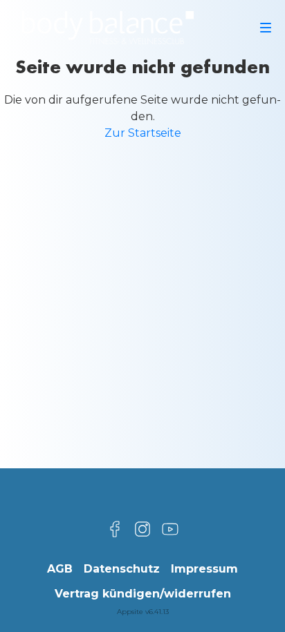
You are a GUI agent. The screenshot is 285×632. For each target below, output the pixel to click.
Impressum (204, 568)
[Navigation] (265, 27)
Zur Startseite (142, 133)
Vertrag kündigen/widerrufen (143, 593)
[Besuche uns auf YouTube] (170, 529)
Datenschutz (122, 568)
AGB (60, 568)
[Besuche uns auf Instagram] (142, 529)
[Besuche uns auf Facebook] (115, 529)
